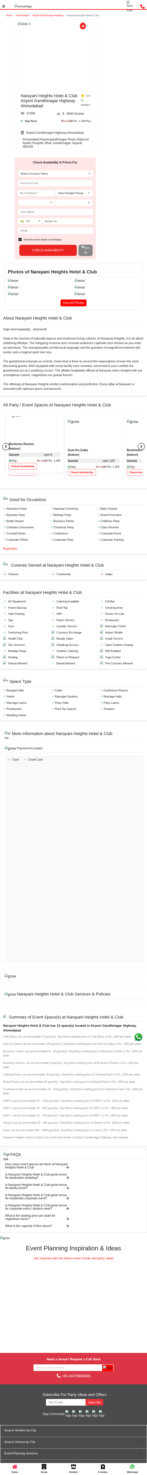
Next (71, 749)
